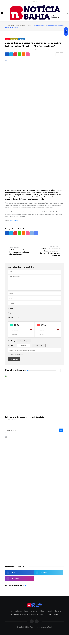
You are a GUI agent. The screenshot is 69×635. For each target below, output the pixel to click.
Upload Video (11, 345)
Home (10, 611)
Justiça (48, 614)
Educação (58, 611)
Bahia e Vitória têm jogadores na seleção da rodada (24, 417)
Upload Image (11, 341)
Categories (33, 611)
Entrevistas (25, 614)
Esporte (14, 414)
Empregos (16, 614)
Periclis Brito (12, 50)
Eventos (41, 614)
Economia (49, 611)
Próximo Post (54, 246)
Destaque (8, 414)
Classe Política (13, 220)
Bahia (26, 611)
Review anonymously (16, 354)
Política (56, 614)
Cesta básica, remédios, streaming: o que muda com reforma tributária (19, 252)
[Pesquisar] (67, 13)
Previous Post (14, 247)
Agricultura (18, 611)
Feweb (50, 627)
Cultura (42, 611)
